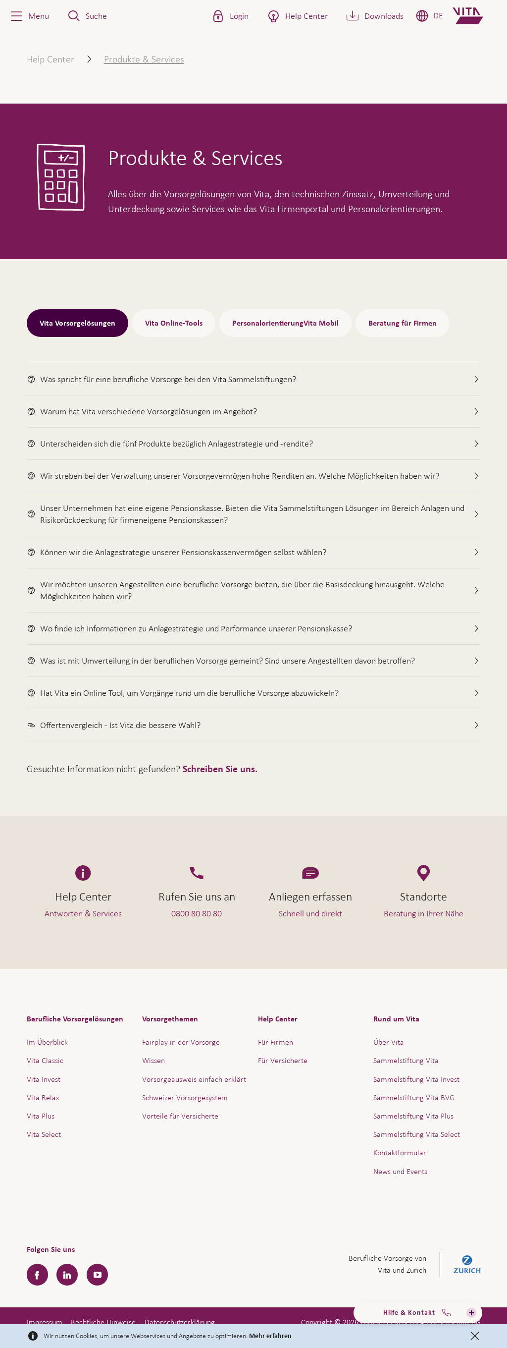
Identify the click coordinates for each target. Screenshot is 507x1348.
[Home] (476, 16)
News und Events (400, 1171)
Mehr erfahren (270, 1336)
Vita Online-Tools (174, 323)
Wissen (153, 1060)
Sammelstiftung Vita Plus (413, 1116)
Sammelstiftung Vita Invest (416, 1079)
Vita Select (44, 1134)
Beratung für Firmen (402, 323)
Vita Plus (40, 1116)
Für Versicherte (282, 1060)
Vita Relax (43, 1097)
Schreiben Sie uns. (220, 769)
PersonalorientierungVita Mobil (285, 323)
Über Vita (388, 1042)
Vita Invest (43, 1079)
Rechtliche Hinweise (103, 1322)
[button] (28, 16)
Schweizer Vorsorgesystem (185, 1097)
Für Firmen (275, 1042)
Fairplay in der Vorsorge (181, 1042)
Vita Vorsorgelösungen (77, 323)
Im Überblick (47, 1042)
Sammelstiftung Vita (406, 1060)
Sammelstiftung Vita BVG (414, 1097)
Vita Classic (45, 1060)
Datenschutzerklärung (180, 1322)
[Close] (475, 1336)
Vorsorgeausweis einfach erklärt (194, 1079)
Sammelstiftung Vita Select (416, 1134)
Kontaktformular (399, 1152)
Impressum (44, 1322)
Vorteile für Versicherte (180, 1116)
